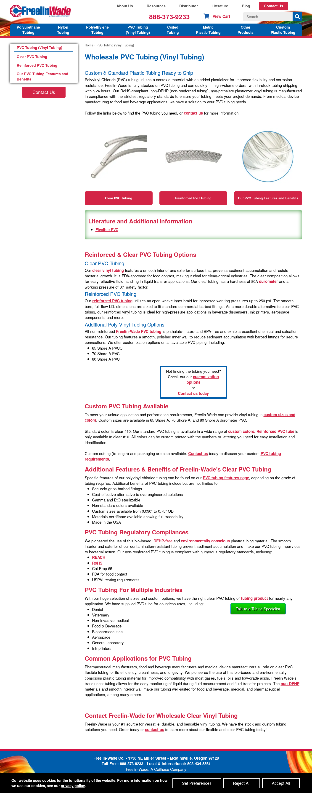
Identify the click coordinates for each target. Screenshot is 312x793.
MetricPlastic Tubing (208, 29)
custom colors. (241, 431)
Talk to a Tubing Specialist (258, 608)
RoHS (97, 563)
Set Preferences (197, 783)
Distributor (188, 5)
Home (89, 45)
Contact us (198, 453)
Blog (246, 5)
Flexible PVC (106, 229)
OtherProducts (246, 29)
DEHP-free (162, 541)
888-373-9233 (169, 16)
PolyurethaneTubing (28, 29)
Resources (156, 5)
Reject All (241, 783)
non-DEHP (290, 683)
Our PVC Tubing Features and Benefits (42, 76)
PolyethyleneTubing (97, 29)
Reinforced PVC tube (275, 431)
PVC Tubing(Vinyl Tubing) (138, 29)
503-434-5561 (199, 763)
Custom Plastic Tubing (283, 29)
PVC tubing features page (226, 477)
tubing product (254, 598)
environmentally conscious (205, 541)
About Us (124, 5)
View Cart (221, 16)
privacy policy (73, 785)
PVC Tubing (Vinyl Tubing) (39, 47)
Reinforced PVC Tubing (37, 65)
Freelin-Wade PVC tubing (138, 331)
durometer (268, 281)
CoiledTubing (173, 29)
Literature (220, 5)
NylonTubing (63, 29)
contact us (193, 113)
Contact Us (273, 5)
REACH (98, 557)
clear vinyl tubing (108, 270)
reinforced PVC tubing (112, 300)
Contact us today (193, 393)
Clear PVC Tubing (32, 56)
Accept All (281, 783)
